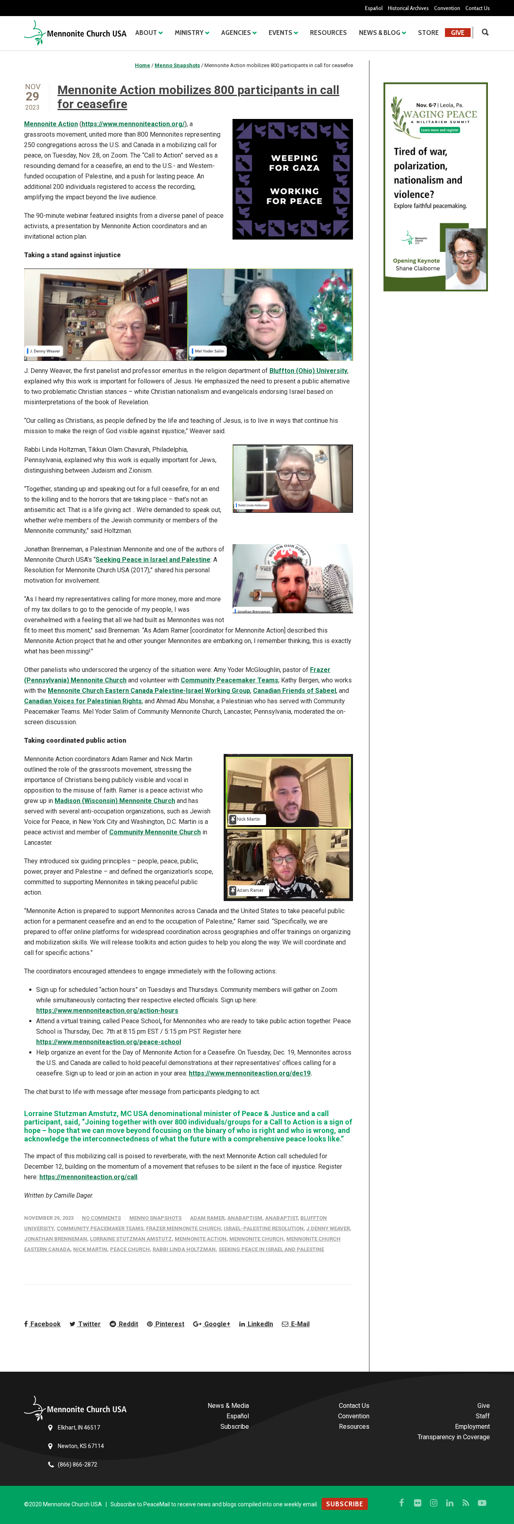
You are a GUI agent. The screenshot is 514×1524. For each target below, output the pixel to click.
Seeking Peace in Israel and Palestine (153, 559)
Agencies (236, 32)
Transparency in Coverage (454, 1437)
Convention (447, 8)
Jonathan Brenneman (55, 1239)
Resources (328, 32)
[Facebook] (402, 1503)
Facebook (45, 1324)
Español (374, 8)
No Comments (101, 1218)
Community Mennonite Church (155, 832)
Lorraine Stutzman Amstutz (131, 1239)
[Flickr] (418, 1503)
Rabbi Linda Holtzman (184, 1249)
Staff (483, 1416)
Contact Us (477, 8)
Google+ (216, 1324)
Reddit (127, 1324)
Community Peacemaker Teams (229, 680)
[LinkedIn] (450, 1503)
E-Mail (300, 1324)
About (146, 32)
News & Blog (379, 32)
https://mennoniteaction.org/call (88, 1177)
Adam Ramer (207, 1218)
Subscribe (234, 1426)
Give (458, 32)
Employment (472, 1426)
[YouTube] (482, 1503)
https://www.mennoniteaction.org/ (133, 124)
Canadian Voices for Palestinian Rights (83, 701)
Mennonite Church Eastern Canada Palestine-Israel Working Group (149, 690)
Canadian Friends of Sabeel (294, 690)
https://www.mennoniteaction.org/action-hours (107, 1010)
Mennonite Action (51, 124)
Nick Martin (90, 1249)
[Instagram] (434, 1503)
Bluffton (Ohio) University (308, 371)
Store (428, 32)
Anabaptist (281, 1218)
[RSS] (466, 1503)
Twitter (89, 1324)
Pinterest (169, 1324)
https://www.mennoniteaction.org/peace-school (108, 1042)
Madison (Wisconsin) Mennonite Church (115, 801)
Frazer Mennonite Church (183, 1228)
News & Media (228, 1405)
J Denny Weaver (328, 1228)
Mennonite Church (256, 1239)
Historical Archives (408, 8)
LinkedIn (259, 1324)
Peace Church (130, 1249)
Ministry (189, 32)
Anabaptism (244, 1218)
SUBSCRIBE (344, 1503)
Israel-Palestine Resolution (264, 1228)
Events (280, 32)
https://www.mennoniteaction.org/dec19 (249, 1073)
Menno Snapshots (155, 1218)
